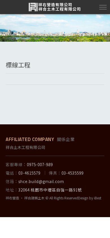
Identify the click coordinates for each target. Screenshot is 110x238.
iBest (97, 197)
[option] (55, 28)
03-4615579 (29, 173)
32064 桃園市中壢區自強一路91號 (50, 190)
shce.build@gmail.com (41, 181)
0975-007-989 (40, 164)
